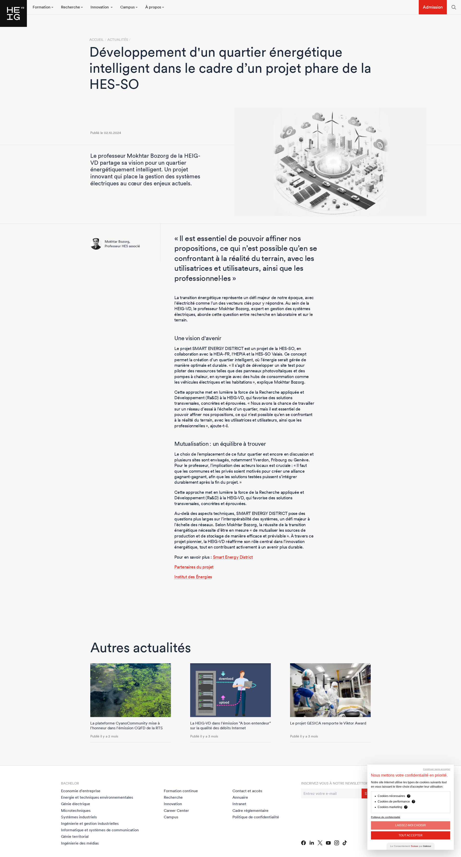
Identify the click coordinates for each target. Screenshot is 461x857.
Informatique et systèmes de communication (100, 829)
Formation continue (181, 790)
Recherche (173, 797)
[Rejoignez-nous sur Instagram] (336, 842)
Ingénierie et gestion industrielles (90, 823)
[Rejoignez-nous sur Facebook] (303, 842)
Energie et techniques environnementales (97, 797)
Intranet (239, 803)
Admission (433, 7)
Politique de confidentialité (255, 817)
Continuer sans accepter (436, 769)
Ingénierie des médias (80, 843)
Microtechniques (76, 810)
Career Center (176, 810)
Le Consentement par (410, 846)
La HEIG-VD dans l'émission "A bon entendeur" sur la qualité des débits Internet (230, 725)
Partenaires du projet (193, 567)
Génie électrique (75, 803)
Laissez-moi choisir (410, 825)
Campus (171, 817)
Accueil (96, 39)
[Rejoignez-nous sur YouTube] (328, 842)
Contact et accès (247, 790)
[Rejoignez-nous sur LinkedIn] (311, 842)
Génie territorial (75, 836)
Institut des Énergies (193, 576)
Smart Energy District (233, 557)
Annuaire (240, 797)
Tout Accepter (411, 835)
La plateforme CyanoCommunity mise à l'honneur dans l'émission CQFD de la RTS (126, 725)
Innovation (173, 803)
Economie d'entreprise (80, 790)
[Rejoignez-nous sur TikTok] (345, 842)
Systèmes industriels (79, 817)
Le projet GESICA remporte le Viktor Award (328, 723)
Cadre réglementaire (250, 810)
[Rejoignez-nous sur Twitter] (320, 842)
